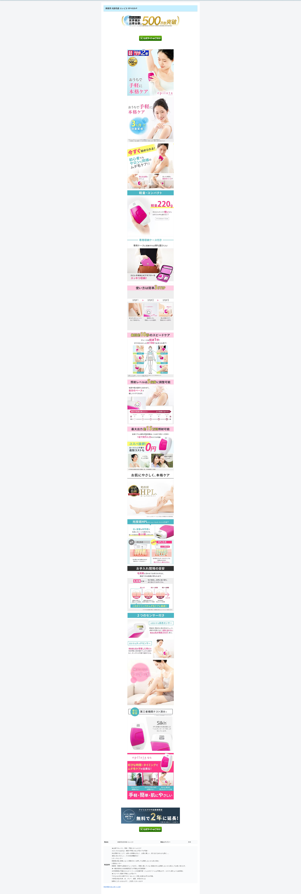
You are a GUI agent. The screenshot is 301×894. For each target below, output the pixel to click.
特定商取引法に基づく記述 (112, 887)
